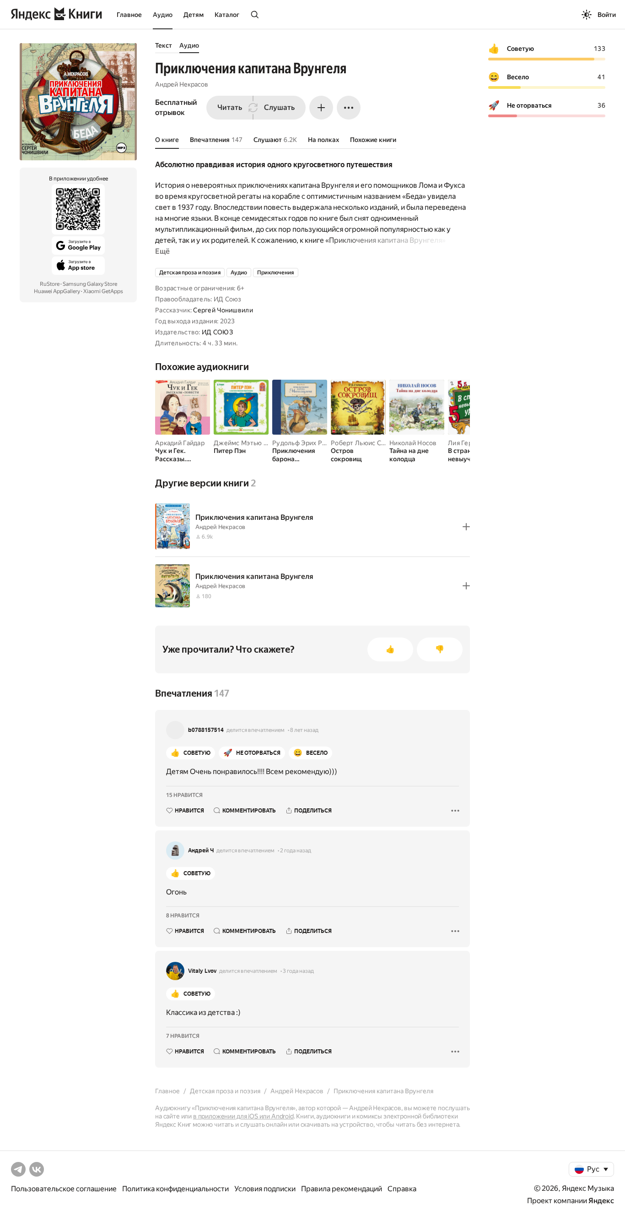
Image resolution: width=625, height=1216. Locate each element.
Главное (129, 14)
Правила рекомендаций (341, 1188)
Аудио (162, 14)
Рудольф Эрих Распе (304, 443)
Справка (402, 1188)
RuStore (49, 284)
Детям (193, 14)
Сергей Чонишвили (223, 310)
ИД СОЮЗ (217, 332)
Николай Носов (413, 443)
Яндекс (601, 1200)
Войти (607, 14)
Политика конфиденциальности (175, 1188)
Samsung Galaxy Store (90, 284)
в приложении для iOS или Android (243, 1116)
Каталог (227, 14)
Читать (229, 107)
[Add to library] (466, 526)
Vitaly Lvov (202, 971)
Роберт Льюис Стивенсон (370, 443)
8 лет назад (304, 730)
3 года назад (298, 971)
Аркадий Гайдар (180, 443)
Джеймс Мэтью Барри (248, 443)
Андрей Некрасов (181, 84)
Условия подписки (265, 1188)
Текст (163, 45)
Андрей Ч (201, 850)
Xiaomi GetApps (103, 291)
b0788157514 (206, 730)
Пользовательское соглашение (64, 1188)
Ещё (162, 251)
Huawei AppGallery (57, 291)
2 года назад (295, 850)
